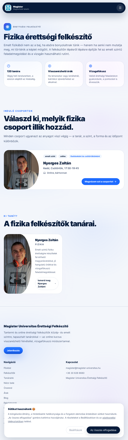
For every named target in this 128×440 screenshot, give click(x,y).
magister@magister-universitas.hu (83, 368)
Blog (6, 398)
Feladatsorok (10, 403)
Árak (6, 393)
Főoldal (7, 368)
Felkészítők (9, 373)
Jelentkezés (13, 350)
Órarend (8, 388)
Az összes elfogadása (103, 430)
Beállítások (75, 430)
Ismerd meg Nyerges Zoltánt (44, 283)
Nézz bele (9, 383)
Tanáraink (9, 378)
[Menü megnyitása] (120, 7)
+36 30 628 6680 (75, 373)
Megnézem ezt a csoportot (99, 181)
